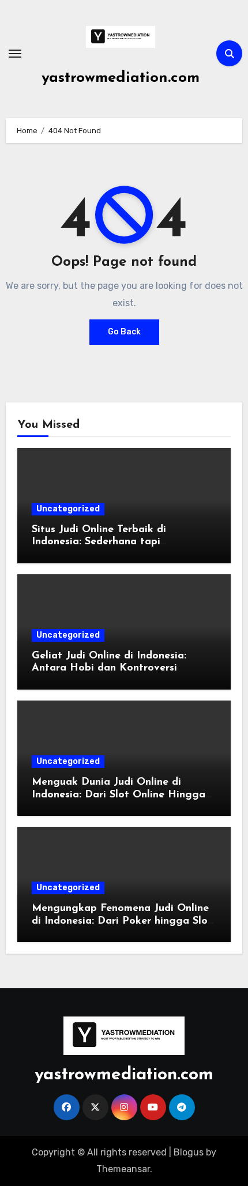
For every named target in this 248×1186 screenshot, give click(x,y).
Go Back (124, 332)
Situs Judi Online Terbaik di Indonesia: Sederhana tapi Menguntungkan (99, 542)
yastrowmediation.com (121, 78)
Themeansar (123, 1169)
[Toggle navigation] (15, 54)
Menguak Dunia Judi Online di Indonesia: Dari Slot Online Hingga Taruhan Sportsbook (118, 794)
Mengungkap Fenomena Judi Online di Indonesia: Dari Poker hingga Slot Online (122, 921)
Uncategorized (68, 509)
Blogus (189, 1152)
